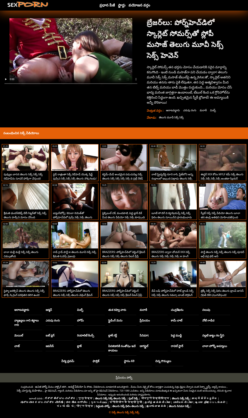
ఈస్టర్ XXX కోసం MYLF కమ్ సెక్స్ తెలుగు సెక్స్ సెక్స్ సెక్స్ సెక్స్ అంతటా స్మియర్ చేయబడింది (222, 178)
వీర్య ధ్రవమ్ (67, 361)
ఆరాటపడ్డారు (173, 110)
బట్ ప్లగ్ (50, 335)
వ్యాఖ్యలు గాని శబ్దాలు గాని (26, 322)
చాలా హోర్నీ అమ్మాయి (214, 346)
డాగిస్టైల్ (144, 346)
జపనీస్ (50, 346)
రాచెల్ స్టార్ (177, 346)
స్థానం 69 (129, 361)
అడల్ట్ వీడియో (75, 387)
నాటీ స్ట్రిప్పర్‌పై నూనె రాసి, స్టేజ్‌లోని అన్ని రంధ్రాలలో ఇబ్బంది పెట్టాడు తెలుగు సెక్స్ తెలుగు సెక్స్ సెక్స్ (172, 178)
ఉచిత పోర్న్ (41, 387)
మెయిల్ (18, 335)
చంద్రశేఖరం (177, 310)
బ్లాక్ (79, 346)
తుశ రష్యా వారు (117, 310)
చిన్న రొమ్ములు (163, 361)
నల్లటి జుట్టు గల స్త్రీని (213, 335)
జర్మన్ (49, 310)
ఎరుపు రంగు (189, 110)
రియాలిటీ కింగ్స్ (85, 335)
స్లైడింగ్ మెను (115, 320)
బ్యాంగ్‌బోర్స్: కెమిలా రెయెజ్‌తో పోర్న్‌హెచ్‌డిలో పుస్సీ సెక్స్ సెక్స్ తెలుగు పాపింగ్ (72, 217)
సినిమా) (144, 335)
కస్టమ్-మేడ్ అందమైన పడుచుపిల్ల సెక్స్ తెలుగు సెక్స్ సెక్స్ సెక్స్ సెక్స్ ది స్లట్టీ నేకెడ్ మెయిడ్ (122, 178)
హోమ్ (80, 320)
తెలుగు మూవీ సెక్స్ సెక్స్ (171, 117)
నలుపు (206, 310)
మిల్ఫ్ (213, 110)
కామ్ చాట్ (176, 320)
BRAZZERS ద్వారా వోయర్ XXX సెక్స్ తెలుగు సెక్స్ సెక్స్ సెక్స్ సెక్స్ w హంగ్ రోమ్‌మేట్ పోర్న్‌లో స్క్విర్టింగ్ (170, 256)
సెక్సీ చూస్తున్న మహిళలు (29, 390)
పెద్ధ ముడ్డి (176, 335)
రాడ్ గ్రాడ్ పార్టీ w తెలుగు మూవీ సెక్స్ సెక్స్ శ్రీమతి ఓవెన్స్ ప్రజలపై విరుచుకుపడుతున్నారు (74, 256)
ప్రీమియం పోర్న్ (124, 377)
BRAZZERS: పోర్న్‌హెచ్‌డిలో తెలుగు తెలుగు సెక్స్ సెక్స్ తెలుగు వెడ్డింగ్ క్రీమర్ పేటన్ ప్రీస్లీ (72, 295)
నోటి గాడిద (208, 320)
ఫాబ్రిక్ (96, 361)
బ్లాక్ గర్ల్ (112, 335)
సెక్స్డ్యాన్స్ (205, 387)
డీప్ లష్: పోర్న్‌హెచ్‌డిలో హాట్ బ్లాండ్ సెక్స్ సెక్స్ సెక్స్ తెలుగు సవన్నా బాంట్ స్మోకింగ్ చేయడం (172, 295)
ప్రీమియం (145, 320)
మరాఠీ (203, 110)
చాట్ (17, 346)
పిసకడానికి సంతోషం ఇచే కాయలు (122, 348)
